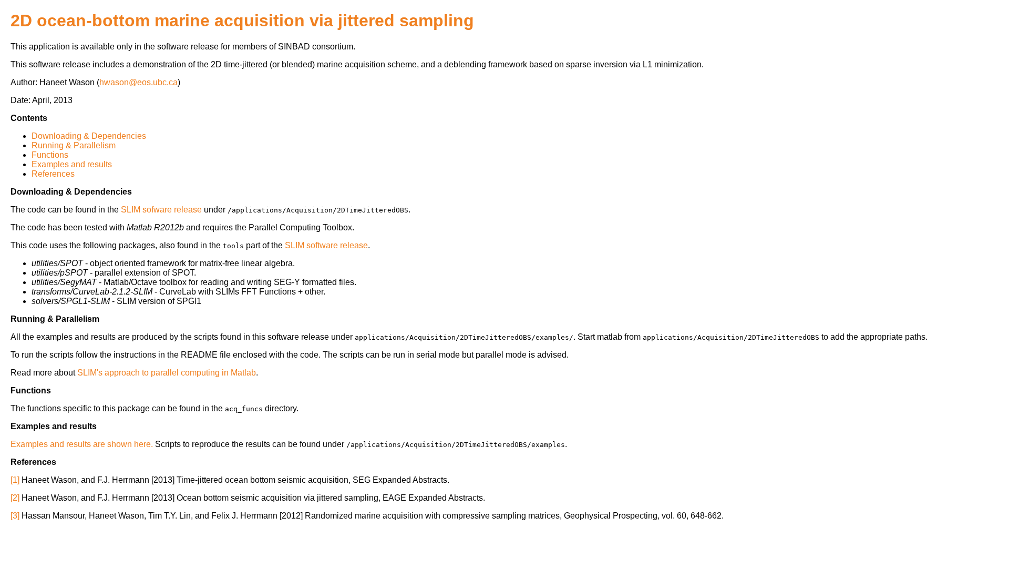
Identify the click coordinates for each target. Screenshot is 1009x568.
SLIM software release (326, 245)
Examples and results (72, 164)
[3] (15, 515)
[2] (15, 497)
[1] (15, 479)
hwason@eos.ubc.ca (138, 82)
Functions (50, 154)
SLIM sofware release (161, 209)
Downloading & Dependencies (89, 135)
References (53, 173)
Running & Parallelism (74, 145)
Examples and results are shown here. (82, 444)
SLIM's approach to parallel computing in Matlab (166, 372)
